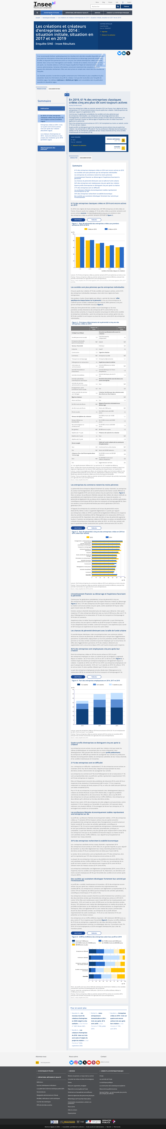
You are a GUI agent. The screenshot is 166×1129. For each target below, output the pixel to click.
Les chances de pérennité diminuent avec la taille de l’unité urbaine (96, 181)
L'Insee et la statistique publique (118, 13)
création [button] (91, 211)
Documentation (54, 89)
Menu (97, 2)
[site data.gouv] (93, 1123)
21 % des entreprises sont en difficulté (87, 188)
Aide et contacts (72, 1110)
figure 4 (118, 658)
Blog (103, 2)
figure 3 (121, 493)
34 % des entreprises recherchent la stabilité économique (93, 194)
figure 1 (110, 215)
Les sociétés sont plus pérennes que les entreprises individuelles (95, 172)
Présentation (41, 89)
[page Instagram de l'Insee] (75, 1062)
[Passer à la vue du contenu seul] (65, 94)
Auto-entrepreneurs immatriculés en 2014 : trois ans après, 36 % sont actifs (98, 1018)
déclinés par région (72, 80)
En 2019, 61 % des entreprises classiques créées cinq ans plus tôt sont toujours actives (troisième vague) (52, 118)
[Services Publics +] (108, 1123)
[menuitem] (37, 12)
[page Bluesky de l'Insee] (71, 1062)
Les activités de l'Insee (106, 1079)
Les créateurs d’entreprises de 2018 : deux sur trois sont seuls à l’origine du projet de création (80, 1035)
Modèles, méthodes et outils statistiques (48, 1098)
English (129, 2)
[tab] (41, 89)
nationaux (60, 80)
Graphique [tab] (78, 220)
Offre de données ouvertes (44, 1105)
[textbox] (103, 6)
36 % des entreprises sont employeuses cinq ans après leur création (96, 183)
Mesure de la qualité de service (108, 1089)
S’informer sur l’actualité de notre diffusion (80, 1092)
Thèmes (126, 6)
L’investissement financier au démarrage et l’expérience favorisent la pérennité (97, 178)
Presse (110, 2)
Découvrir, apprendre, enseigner (77, 1086)
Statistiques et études (51, 13)
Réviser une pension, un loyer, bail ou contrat (81, 1076)
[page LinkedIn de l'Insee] (80, 1062)
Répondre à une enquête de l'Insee (78, 1089)
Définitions (40, 1082)
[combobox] (111, 6)
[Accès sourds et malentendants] (123, 3)
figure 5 (104, 920)
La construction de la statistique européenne (112, 1086)
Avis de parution (45, 1062)
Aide (117, 2)
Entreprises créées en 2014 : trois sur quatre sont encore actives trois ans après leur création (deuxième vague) (51, 127)
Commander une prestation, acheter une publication (79, 1102)
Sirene (69, 1082)
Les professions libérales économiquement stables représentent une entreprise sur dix (95, 190)
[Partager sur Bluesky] (119, 53)
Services (97, 13)
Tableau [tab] (94, 220)
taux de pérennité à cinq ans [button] (98, 213)
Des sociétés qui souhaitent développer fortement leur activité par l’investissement (96, 196)
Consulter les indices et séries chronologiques (81, 1079)
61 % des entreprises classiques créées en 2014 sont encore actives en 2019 (99, 170)
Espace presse (72, 1113)
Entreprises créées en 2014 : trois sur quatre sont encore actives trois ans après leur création (118, 1018)
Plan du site (117, 1127)
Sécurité (109, 1127)
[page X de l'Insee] (85, 1062)
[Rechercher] (118, 6)
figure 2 (100, 304)
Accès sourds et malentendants (95, 1127)
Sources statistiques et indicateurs (46, 1085)
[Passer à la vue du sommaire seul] (68, 94)
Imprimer (104, 31)
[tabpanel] (98, 252)
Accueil (38, 18)
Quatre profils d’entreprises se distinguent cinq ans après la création (97, 185)
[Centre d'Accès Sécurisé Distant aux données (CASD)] (81, 1123)
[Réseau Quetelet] (67, 1123)
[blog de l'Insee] (94, 1062)
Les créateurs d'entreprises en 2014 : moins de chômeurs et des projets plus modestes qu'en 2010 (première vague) (52, 137)
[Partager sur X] (128, 53)
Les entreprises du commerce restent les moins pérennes (93, 175)
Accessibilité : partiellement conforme (73, 1127)
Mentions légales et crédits (52, 1127)
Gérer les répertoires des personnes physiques (81, 1095)
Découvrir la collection (108, 35)
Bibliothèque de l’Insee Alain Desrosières (79, 1099)
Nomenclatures (41, 1092)
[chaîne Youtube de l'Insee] (89, 1062)
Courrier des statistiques (44, 1102)
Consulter (73, 158)
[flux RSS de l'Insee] (98, 1062)
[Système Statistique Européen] (55, 1123)
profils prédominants (113, 752)
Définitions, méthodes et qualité (77, 13)
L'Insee (101, 1076)
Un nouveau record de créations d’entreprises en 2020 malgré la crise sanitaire (79, 1018)
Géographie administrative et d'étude (47, 1095)
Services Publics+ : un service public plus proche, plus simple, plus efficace (113, 1092)
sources (83, 213)
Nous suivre (71, 1106)
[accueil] (37, 12)
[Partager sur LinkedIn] (123, 53)
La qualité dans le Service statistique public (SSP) (50, 1089)
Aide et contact (105, 1062)
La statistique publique (106, 1082)
